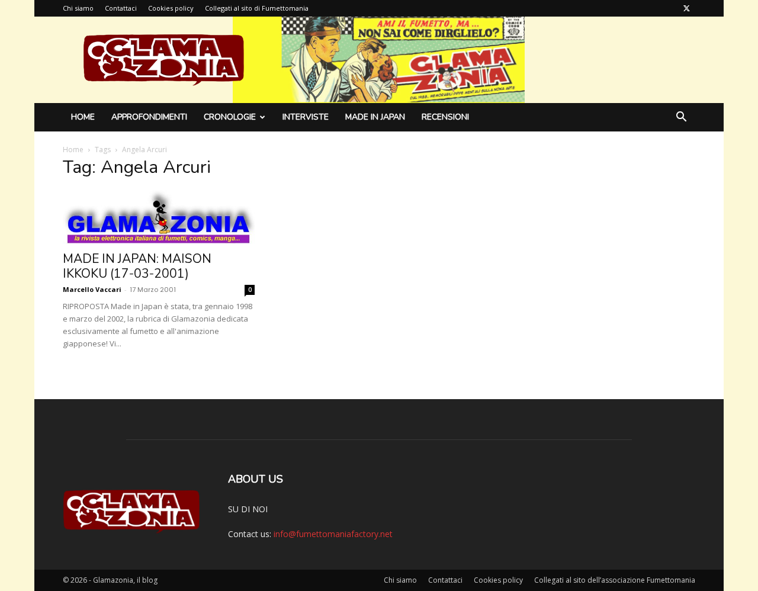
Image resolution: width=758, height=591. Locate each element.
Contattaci (121, 8)
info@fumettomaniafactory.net (333, 533)
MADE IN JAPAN (375, 117)
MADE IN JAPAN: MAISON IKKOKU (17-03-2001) (137, 266)
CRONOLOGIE (230, 117)
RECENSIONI (445, 117)
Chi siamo (78, 8)
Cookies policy (171, 8)
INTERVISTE (305, 117)
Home (83, 117)
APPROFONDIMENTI (149, 117)
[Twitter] (686, 8)
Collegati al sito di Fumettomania (257, 8)
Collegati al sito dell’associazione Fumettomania (614, 580)
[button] (681, 118)
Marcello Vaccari (92, 289)
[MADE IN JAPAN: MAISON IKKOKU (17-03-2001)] (159, 217)
